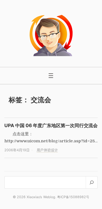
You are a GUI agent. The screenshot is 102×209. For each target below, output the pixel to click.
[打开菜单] (50, 75)
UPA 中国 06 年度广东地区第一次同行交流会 (51, 125)
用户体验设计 (47, 150)
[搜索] (91, 182)
